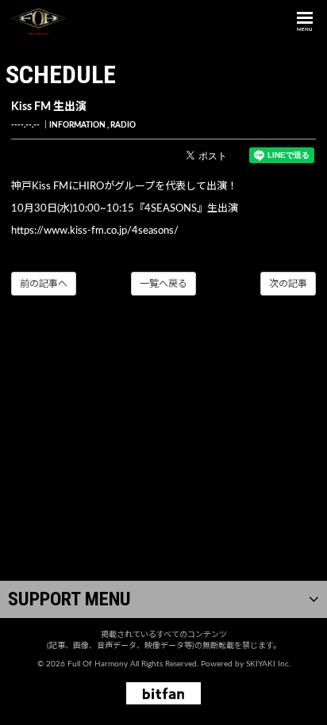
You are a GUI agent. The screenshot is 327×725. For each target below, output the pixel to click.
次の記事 (288, 283)
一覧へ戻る (163, 283)
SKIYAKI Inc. (268, 664)
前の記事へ (43, 283)
